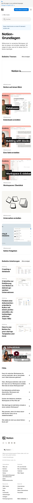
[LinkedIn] (9, 443)
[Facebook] (11, 443)
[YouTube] (14, 443)
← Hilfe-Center (6, 15)
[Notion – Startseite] (2, 9)
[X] (6, 443)
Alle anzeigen (26, 56)
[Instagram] (3, 443)
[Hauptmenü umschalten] (31, 9)
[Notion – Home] (16, 438)
